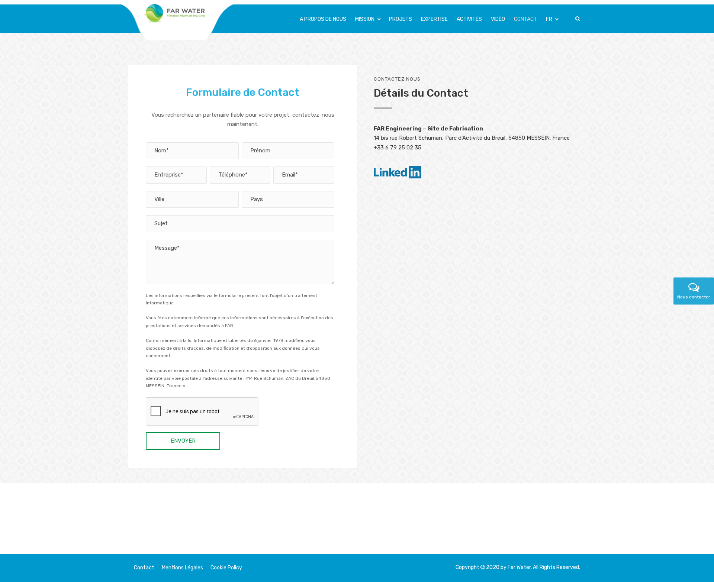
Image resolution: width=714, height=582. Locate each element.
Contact (144, 568)
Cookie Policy (226, 568)
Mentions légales (182, 568)
